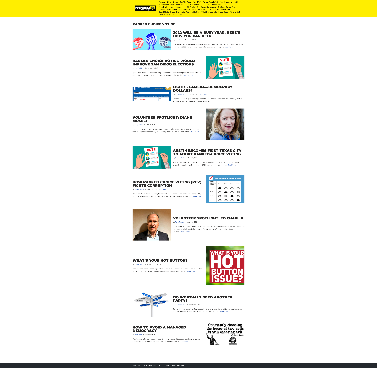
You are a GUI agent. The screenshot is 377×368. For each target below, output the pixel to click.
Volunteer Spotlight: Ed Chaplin (208, 218)
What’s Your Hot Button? (160, 260)
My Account (180, 7)
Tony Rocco (179, 94)
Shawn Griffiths (180, 158)
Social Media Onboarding (169, 12)
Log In (226, 5)
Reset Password (204, 10)
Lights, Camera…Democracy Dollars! (202, 88)
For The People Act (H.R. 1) (190, 2)
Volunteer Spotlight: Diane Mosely (162, 119)
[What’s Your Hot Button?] (225, 265)
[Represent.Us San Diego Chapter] (144, 8)
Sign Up (216, 10)
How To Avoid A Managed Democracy (159, 329)
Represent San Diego (187, 10)
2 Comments (163, 189)
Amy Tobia (179, 40)
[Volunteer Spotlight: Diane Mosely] (225, 124)
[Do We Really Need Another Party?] (152, 304)
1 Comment (204, 94)
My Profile (191, 7)
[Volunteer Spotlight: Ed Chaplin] (152, 225)
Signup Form (226, 10)
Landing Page (216, 5)
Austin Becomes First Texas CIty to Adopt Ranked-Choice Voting (207, 152)
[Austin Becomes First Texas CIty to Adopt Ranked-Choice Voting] (152, 157)
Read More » (229, 47)
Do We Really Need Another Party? (202, 299)
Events (175, 2)
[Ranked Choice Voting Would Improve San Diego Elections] (225, 67)
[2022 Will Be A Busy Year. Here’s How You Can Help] (152, 39)
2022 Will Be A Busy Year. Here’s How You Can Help (206, 34)
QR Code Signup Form (227, 7)
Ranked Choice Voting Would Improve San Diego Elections (164, 62)
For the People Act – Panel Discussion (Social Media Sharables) (184, 5)
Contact (179, 15)
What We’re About (166, 15)
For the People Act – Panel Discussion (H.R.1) (220, 2)
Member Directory (166, 7)
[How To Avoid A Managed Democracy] (225, 334)
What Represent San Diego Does (214, 12)
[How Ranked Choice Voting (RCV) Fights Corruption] (225, 189)
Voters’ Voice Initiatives (190, 12)
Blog (169, 2)
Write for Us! (235, 12)
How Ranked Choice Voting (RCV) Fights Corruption (167, 184)
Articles (162, 2)
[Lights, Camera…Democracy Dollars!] (152, 94)
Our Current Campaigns (206, 7)
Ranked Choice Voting (168, 10)
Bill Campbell (140, 189)
